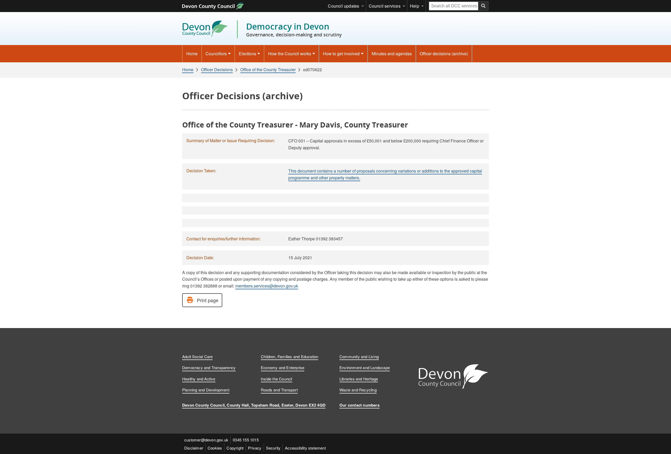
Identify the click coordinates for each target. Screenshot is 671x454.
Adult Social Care (197, 356)
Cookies (215, 448)
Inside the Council (276, 378)
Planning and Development (205, 389)
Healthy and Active (198, 378)
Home (192, 54)
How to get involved (341, 54)
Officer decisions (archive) (444, 54)
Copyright (234, 448)
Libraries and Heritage (358, 378)
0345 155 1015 (246, 439)
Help (414, 6)
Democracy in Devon (294, 29)
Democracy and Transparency (209, 367)
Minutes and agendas (392, 54)
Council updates (343, 6)
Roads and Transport (279, 389)
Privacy (254, 448)
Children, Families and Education (289, 356)
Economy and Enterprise (282, 367)
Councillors (216, 54)
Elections (247, 54)
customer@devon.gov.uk (206, 439)
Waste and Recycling (358, 389)
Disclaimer (193, 448)
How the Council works (289, 54)
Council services (385, 6)
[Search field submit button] (484, 6)
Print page (207, 300)
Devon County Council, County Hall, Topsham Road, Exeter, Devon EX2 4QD (254, 405)
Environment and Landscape (364, 367)
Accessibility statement (305, 448)
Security (273, 448)
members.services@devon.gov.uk (266, 286)
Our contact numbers (359, 405)
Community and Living (359, 356)
